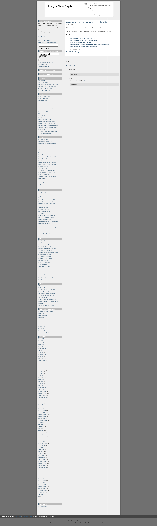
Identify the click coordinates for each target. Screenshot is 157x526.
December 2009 (42, 391)
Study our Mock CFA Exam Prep (46, 40)
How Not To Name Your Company (46, 275)
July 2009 (40, 401)
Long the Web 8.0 (42, 279)
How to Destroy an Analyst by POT (46, 199)
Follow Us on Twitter (43, 64)
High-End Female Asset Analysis (46, 149)
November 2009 (42, 393)
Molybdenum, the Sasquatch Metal (47, 248)
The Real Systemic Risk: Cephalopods (47, 131)
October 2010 (41, 379)
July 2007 (40, 447)
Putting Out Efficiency (43, 166)
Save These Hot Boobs (44, 266)
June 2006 (41, 473)
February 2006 (42, 480)
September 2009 (42, 397)
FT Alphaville (41, 313)
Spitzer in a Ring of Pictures (45, 147)
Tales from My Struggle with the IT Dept (48, 252)
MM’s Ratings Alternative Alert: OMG (47, 145)
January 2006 (41, 482)
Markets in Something (43, 160)
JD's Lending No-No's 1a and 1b (46, 295)
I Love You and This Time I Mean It (47, 299)
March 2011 (41, 377)
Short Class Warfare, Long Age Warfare (48, 108)
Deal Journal (41, 326)
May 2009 (40, 404)
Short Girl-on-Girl (42, 264)
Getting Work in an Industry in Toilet (47, 115)
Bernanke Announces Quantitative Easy (48, 84)
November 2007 (42, 440)
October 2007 (41, 441)
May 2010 (40, 381)
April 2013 (40, 356)
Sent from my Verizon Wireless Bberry (47, 127)
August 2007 (41, 445)
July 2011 (40, 371)
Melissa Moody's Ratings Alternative (47, 143)
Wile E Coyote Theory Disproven (46, 182)
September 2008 (42, 420)
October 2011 (41, 370)
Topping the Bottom (43, 152)
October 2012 (41, 360)
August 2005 (41, 492)
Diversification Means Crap (46, 277)
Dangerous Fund (42, 100)
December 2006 (42, 461)
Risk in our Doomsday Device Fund (47, 104)
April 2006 (40, 476)
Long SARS (41, 184)
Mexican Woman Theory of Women (47, 164)
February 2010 (42, 387)
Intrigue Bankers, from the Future (46, 196)
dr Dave (18, 516)
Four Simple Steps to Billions (45, 246)
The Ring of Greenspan (44, 205)
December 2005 (42, 484)
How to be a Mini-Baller (44, 262)
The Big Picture (42, 328)
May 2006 (40, 475)
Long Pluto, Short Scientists (45, 258)
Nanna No (40, 110)
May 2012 (40, 362)
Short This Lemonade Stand (45, 96)
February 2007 (42, 457)
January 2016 (41, 342)
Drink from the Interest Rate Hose (46, 215)
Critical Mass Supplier (43, 242)
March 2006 (41, 478)
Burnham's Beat (42, 330)
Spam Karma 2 (27, 516)
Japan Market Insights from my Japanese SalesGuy (87, 22)
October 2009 (41, 395)
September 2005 (42, 490)
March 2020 (41, 338)
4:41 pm (85, 80)
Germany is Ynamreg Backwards (46, 305)
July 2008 (40, 424)
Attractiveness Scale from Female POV (48, 151)
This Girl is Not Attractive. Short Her (47, 289)
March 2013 (41, 358)
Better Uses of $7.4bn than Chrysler (47, 201)
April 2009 (40, 406)
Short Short (41, 117)
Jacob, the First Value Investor (45, 223)
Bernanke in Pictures (43, 209)
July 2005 (40, 494)
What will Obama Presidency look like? (47, 176)
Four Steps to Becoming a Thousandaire (48, 221)
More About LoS (42, 36)
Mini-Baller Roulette (43, 260)
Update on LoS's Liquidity (44, 119)
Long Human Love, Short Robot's (46, 121)
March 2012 (41, 366)
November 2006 (42, 463)
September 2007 (42, 443)
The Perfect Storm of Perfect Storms (47, 170)
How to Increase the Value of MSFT (47, 272)
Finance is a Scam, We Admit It (46, 217)
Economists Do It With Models (45, 311)
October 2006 (41, 465)
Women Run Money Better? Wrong (47, 227)
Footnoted (41, 325)
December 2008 (42, 414)
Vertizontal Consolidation (44, 230)
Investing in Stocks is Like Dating (46, 293)
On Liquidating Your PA (44, 211)
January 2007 (41, 459)
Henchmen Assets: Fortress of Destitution (48, 106)
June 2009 (41, 403)
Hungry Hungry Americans (44, 158)
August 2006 (41, 469)
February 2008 (42, 434)
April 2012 (40, 364)
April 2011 (40, 375)
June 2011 (41, 373)
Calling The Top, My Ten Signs (45, 192)
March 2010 (41, 385)
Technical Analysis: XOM (44, 102)
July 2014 (40, 350)
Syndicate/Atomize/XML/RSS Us (46, 62)
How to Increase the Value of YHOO (47, 162)
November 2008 (42, 416)
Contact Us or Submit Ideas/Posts (47, 42)
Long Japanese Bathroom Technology (81, 42)
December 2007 (42, 438)
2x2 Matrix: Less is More (44, 244)
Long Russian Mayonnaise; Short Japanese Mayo (84, 46)
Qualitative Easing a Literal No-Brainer (47, 86)
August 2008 (41, 422)
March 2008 (41, 432)
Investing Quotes (42, 506)
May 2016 (40, 340)
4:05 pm (85, 71)
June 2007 (41, 449)
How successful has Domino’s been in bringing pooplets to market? (89, 44)
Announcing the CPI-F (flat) (45, 88)
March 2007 (41, 455)
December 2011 (42, 368)
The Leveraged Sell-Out (44, 332)
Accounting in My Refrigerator (45, 233)
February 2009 (42, 410)
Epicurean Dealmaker (43, 323)
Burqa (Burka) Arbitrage (44, 270)
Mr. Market (40, 268)
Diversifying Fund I (43, 80)
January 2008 (41, 436)
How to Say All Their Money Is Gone (47, 203)
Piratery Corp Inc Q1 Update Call (46, 123)
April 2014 (40, 352)
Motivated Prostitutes (43, 197)
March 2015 (41, 346)
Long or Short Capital (60, 6)
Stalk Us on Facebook (43, 66)
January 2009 (41, 412)
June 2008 (41, 426)
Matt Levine (41, 319)
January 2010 (41, 389)
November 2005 (42, 486)
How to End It (41, 154)
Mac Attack (41, 186)
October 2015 (41, 344)
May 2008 (40, 428)
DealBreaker (41, 317)
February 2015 (42, 348)
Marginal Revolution (43, 315)
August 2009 (41, 399)
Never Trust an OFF (43, 111)
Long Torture (41, 129)
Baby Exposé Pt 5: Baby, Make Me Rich (48, 125)
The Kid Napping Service (44, 133)
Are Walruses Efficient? (44, 139)
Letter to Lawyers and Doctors (45, 180)
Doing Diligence (42, 178)
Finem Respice (42, 321)
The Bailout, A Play (43, 168)
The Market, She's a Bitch (44, 229)
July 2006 (40, 471)
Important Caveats (43, 82)
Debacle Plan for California (45, 174)
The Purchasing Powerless (45, 250)
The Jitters (41, 213)
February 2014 (42, 354)
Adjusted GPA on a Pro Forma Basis (47, 225)
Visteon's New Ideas (43, 297)
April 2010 (40, 383)
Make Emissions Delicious (44, 240)
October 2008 (41, 418)
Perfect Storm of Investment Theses (47, 172)
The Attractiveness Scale (44, 256)
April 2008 (40, 430)
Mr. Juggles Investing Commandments (47, 287)
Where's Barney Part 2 (44, 113)
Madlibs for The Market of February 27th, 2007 (83, 38)
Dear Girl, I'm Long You (44, 291)
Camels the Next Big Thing (45, 254)
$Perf (39, 285)
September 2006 (42, 467)
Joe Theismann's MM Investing (46, 234)
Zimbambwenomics (43, 207)
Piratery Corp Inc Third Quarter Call (47, 156)
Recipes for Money (43, 98)
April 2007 (40, 453)
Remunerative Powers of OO (45, 141)
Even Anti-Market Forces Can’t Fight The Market (83, 40)
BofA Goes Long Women (44, 90)
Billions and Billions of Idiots (45, 219)
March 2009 (41, 408)
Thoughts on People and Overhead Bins (48, 193)
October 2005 (41, 488)
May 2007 (40, 451)
